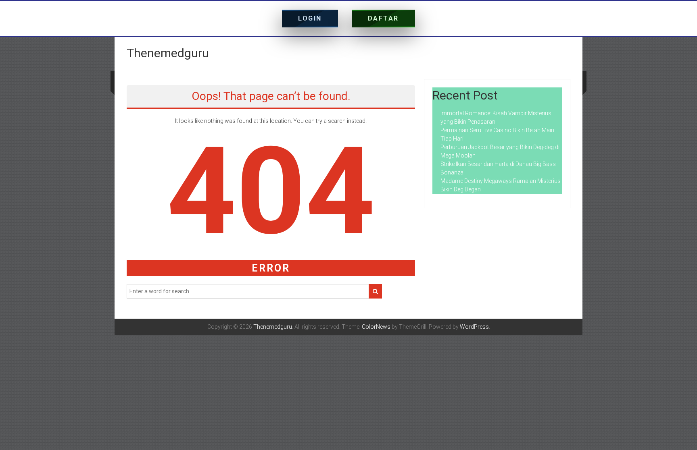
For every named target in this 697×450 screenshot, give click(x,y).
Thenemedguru (168, 53)
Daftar (383, 18)
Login (310, 18)
